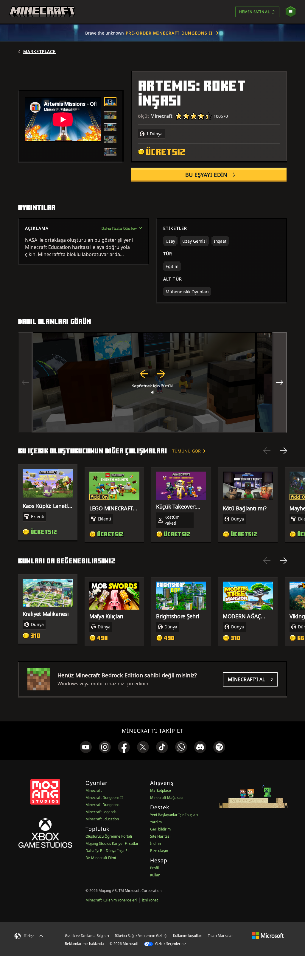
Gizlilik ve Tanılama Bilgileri (87, 935)
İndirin (155, 843)
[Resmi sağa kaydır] (279, 382)
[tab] (110, 101)
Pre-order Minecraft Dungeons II (169, 33)
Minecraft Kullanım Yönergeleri (111, 900)
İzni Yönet (150, 900)
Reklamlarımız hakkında (84, 943)
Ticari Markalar (220, 935)
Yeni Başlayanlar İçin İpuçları (174, 814)
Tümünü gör (186, 451)
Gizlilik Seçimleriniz (170, 943)
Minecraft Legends (100, 811)
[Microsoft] (268, 935)
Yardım (156, 822)
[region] (152, 382)
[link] (86, 747)
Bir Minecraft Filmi (100, 857)
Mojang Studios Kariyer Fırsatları (112, 843)
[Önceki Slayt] (266, 450)
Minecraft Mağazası (166, 797)
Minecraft (161, 116)
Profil (154, 867)
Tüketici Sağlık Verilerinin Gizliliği (141, 935)
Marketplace (39, 51)
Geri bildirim (160, 829)
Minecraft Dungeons (102, 804)
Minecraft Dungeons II (104, 797)
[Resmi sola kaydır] (25, 382)
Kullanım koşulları (187, 935)
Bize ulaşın (159, 850)
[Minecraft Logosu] (42, 12)
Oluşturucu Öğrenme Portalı (108, 836)
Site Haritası (160, 836)
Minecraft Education (102, 819)
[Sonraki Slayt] (283, 450)
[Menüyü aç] (290, 12)
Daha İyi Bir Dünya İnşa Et (107, 850)
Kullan (155, 875)
